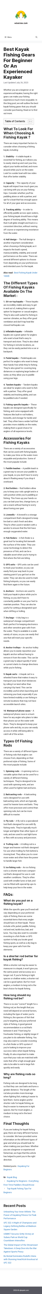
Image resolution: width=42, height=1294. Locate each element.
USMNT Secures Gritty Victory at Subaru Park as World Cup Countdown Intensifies (19, 1237)
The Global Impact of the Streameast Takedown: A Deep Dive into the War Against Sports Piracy (21, 1248)
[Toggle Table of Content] (29, 121)
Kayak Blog (12, 1177)
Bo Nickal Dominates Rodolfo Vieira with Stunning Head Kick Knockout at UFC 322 (21, 1259)
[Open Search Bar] (36, 37)
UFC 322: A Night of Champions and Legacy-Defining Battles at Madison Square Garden (20, 1226)
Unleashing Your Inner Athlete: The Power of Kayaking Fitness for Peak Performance (20, 1215)
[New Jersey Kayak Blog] (21, 16)
